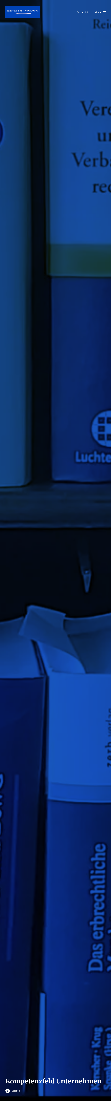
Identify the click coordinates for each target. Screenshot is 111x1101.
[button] (82, 12)
